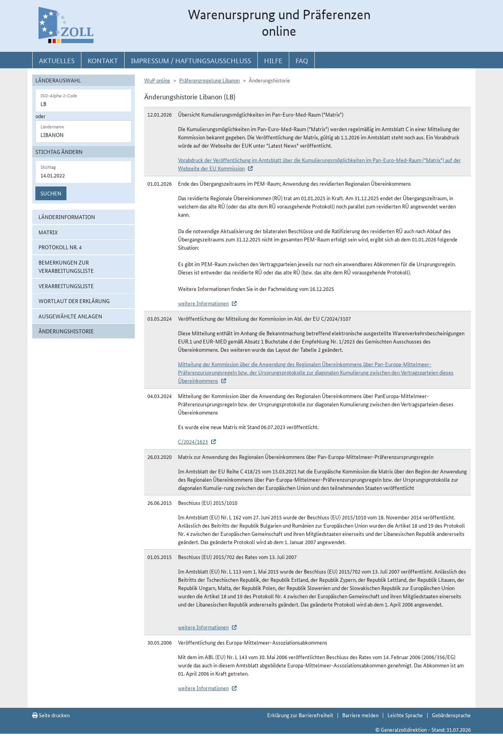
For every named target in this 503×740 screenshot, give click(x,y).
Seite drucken (54, 715)
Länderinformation (67, 217)
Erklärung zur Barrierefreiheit (300, 715)
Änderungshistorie (66, 331)
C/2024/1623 (193, 441)
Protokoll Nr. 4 (60, 247)
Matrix (48, 232)
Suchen (50, 193)
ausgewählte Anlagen (70, 316)
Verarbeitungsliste (66, 286)
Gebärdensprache (451, 715)
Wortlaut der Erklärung (74, 301)
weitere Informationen (203, 303)
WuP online (157, 80)
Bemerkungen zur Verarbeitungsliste (66, 266)
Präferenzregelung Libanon (209, 80)
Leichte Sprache (405, 715)
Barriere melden (360, 715)
